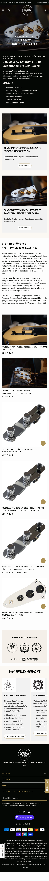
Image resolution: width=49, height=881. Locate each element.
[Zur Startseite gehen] (27, 10)
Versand (25, 867)
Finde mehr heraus (15, 736)
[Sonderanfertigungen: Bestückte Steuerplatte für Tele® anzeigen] (24, 128)
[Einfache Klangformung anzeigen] (9, 685)
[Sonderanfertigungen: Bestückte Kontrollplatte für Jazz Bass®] (24, 373)
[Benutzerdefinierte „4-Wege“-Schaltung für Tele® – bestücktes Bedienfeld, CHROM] (24, 483)
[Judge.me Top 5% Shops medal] (39, 648)
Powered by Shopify (8, 864)
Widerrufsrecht (21, 864)
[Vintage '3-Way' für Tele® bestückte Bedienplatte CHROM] (24, 424)
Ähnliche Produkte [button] (43, 443)
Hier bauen (24, 166)
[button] (9, 10)
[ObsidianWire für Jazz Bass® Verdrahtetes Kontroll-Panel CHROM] (24, 594)
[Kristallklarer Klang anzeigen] (38, 685)
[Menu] (3, 10)
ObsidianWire (16, 841)
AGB (45, 864)
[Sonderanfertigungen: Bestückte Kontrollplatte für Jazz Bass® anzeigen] (24, 191)
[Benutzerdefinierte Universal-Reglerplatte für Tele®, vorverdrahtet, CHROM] (24, 542)
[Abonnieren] (46, 798)
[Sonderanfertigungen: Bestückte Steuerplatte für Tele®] (24, 329)
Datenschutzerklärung (35, 864)
